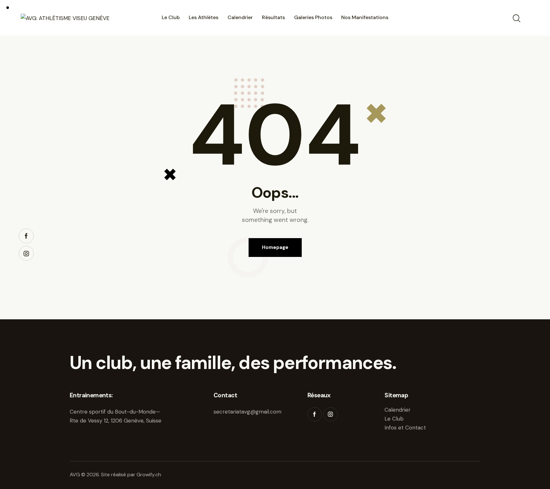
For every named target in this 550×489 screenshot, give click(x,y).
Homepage (275, 247)
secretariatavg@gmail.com (247, 411)
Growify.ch (149, 474)
